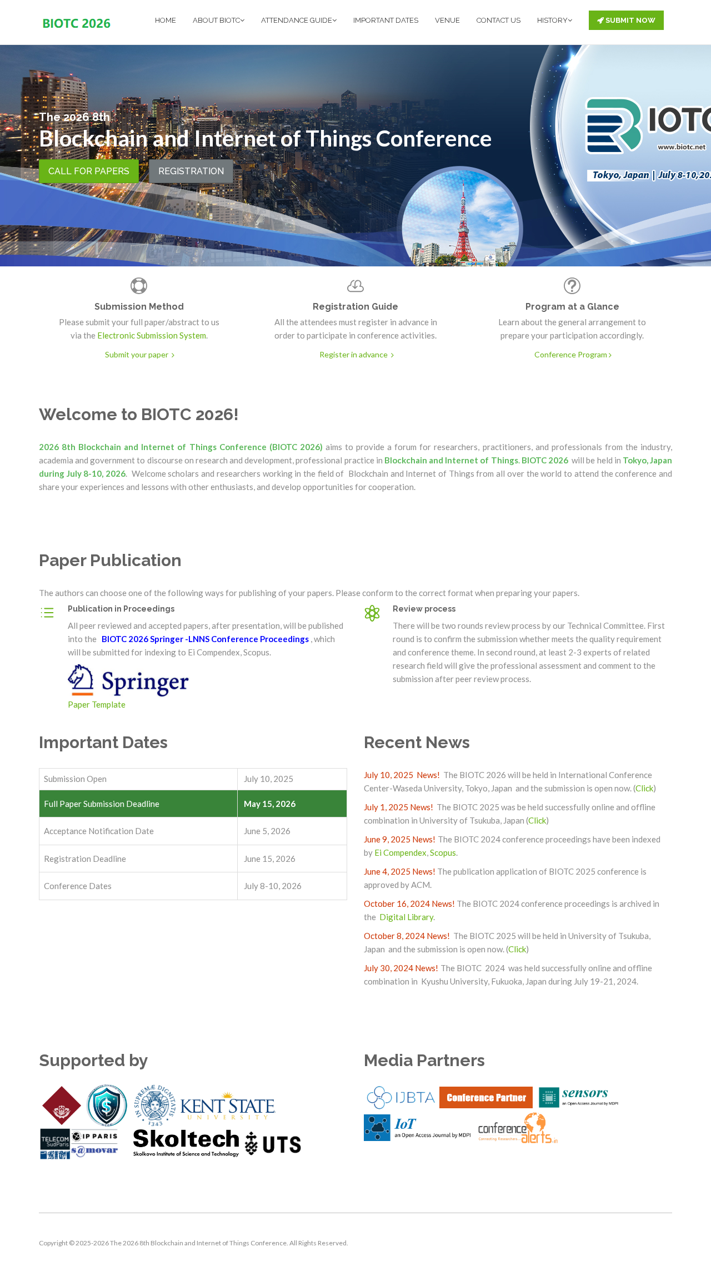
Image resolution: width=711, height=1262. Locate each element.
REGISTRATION (191, 171)
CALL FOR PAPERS (88, 171)
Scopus (443, 852)
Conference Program (570, 354)
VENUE (447, 20)
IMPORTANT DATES (385, 20)
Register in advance (354, 354)
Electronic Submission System (151, 335)
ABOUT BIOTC (216, 20)
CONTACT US (498, 20)
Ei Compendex (400, 852)
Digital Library (405, 917)
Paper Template (97, 704)
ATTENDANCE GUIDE (296, 20)
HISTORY (552, 20)
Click (644, 788)
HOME (165, 20)
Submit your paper (137, 354)
